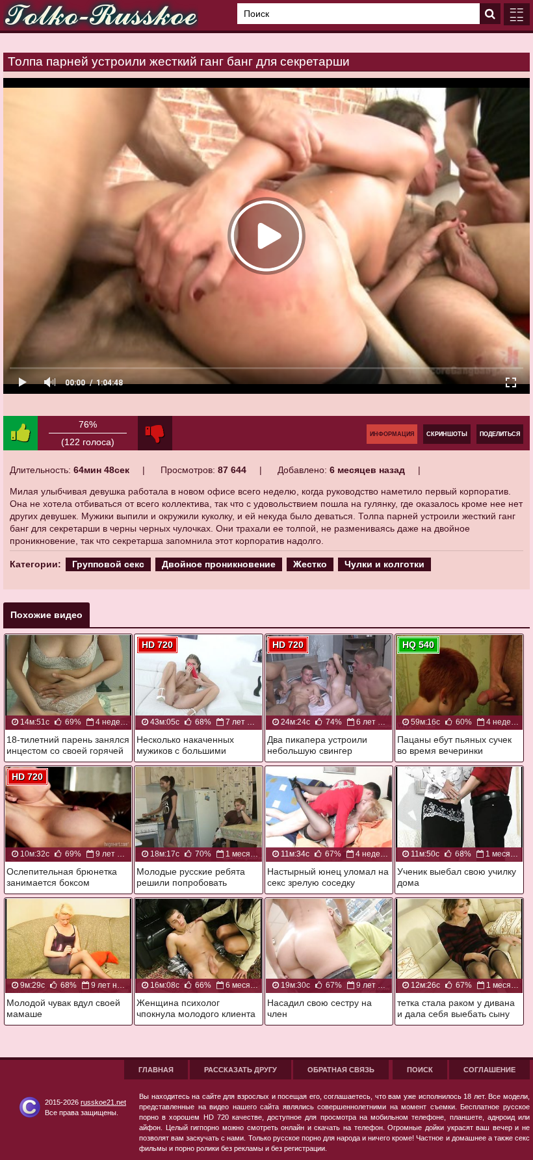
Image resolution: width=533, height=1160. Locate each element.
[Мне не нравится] (155, 433)
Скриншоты (446, 434)
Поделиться (500, 434)
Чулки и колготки (384, 564)
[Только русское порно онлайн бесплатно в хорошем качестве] (100, 15)
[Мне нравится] (20, 433)
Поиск (420, 1070)
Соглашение (489, 1070)
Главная (156, 1070)
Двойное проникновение (219, 564)
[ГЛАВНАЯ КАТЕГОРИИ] (517, 14)
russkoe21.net (103, 1102)
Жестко (310, 564)
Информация (392, 434)
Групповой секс (108, 564)
